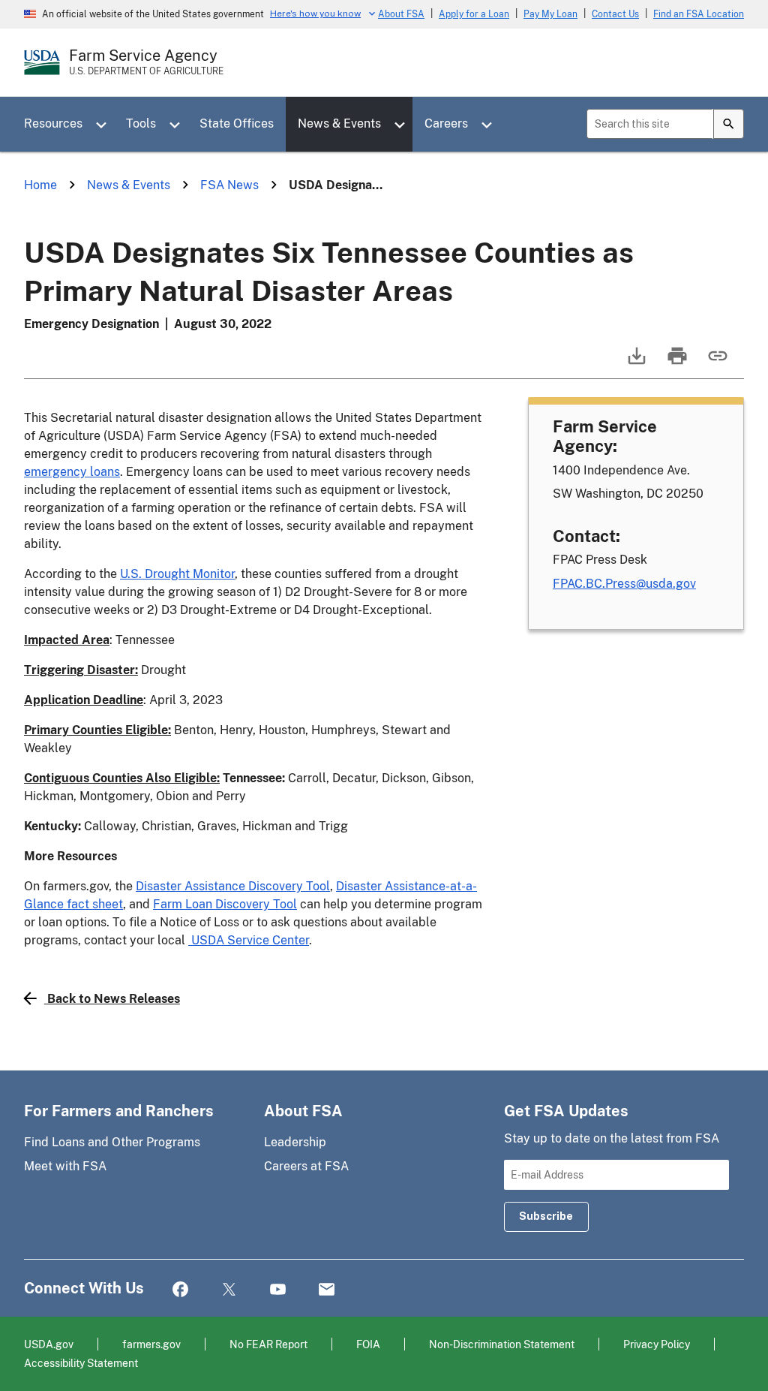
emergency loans (72, 472)
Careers (446, 123)
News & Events (339, 123)
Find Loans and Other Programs (112, 1142)
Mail (326, 1290)
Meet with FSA (65, 1166)
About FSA (401, 14)
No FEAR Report (269, 1344)
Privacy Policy (656, 1344)
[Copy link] (716, 363)
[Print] (675, 363)
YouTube (277, 1290)
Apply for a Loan (474, 14)
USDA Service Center (248, 940)
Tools (141, 123)
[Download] (635, 363)
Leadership (295, 1142)
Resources (53, 123)
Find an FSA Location (698, 14)
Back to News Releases (113, 999)
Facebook (180, 1290)
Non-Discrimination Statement (501, 1344)
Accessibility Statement (81, 1362)
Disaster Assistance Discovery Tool (233, 886)
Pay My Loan (551, 14)
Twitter (229, 1290)
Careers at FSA (306, 1166)
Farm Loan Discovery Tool (225, 904)
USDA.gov (49, 1344)
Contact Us (615, 14)
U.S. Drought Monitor (177, 574)
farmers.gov (151, 1344)
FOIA (368, 1344)
